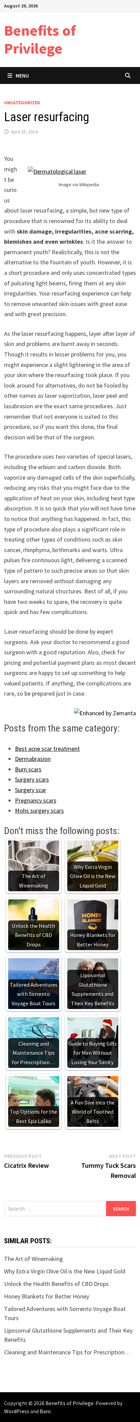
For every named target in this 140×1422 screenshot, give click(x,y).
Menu (22, 75)
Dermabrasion (33, 759)
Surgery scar (30, 790)
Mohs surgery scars (39, 810)
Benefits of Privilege (40, 39)
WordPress (16, 1411)
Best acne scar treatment (47, 748)
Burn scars (28, 769)
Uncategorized (22, 103)
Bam (45, 1411)
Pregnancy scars (35, 800)
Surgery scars (32, 779)
